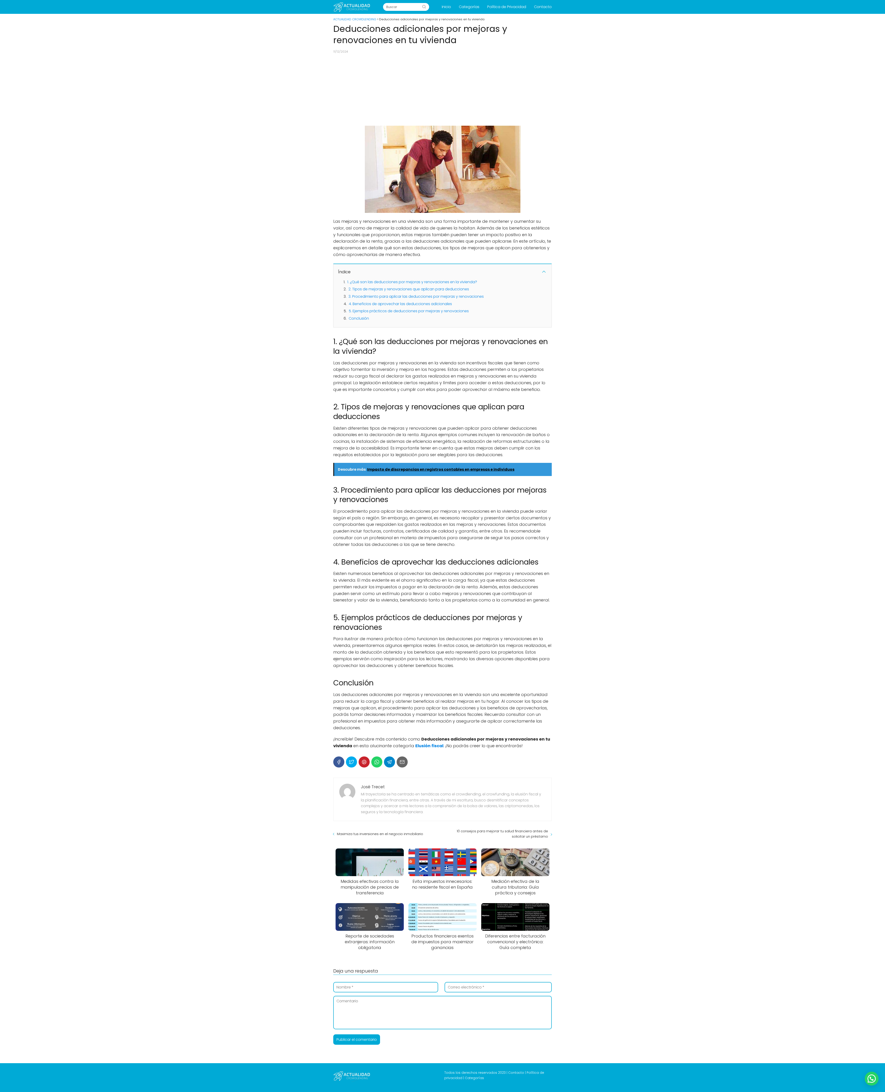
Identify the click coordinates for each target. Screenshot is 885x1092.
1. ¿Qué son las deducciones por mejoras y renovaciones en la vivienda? (412, 282)
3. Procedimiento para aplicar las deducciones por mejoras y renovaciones (416, 296)
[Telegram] (389, 762)
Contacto (543, 6)
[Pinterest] (364, 762)
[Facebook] (338, 762)
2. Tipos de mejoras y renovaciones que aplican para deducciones (408, 289)
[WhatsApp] (376, 762)
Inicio (446, 6)
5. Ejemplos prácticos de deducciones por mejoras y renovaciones (409, 311)
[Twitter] (351, 762)
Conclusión (359, 318)
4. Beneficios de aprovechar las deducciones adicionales (400, 303)
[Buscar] (424, 6)
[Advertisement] (442, 89)
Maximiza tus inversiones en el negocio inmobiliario (380, 833)
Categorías (469, 6)
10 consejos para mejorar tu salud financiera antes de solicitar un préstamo (502, 834)
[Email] (402, 762)
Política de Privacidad (506, 6)
